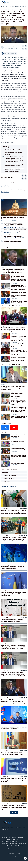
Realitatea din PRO (22, 843)
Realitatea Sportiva (12, 837)
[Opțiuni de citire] (25, 858)
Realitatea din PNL (14, 839)
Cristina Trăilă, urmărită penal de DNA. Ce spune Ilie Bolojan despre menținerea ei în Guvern (18, 402)
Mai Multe (14, 812)
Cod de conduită (5, 829)
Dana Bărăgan (23, 617)
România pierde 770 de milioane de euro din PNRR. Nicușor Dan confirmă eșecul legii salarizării (13, 780)
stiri (3, 185)
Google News (5, 192)
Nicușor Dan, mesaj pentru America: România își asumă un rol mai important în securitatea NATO (14, 169)
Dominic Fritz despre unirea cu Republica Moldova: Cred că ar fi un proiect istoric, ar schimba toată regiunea (14, 152)
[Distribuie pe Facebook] (25, 46)
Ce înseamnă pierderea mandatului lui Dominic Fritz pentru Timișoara (18, 395)
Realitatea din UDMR (5, 845)
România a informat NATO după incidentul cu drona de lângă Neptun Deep (15, 230)
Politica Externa (4, 220)
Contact (3, 827)
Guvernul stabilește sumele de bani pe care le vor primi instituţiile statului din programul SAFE (13, 594)
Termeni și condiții (9, 827)
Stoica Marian (23, 562)
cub (11, 185)
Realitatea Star (20, 837)
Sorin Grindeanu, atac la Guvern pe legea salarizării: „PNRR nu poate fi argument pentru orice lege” (13, 388)
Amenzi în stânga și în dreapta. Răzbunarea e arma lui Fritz (19, 417)
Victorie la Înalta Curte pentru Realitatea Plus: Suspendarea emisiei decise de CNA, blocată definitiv (19, 294)
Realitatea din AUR (5, 843)
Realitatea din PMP (5, 841)
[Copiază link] (22, 46)
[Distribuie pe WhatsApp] (22, 49)
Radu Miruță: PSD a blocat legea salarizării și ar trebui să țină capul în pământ (14, 728)
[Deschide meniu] (25, 2)
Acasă (3, 6)
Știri (6, 6)
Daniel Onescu (13, 47)
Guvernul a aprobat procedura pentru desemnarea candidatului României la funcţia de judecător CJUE (12, 566)
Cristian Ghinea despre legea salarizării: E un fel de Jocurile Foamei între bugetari (15, 235)
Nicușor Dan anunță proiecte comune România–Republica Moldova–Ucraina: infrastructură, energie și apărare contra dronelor (15, 159)
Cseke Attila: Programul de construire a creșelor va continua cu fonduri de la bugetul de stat (14, 224)
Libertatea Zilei (14, 845)
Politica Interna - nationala (13, 6)
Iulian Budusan (23, 508)
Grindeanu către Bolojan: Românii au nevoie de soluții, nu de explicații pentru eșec (14, 753)
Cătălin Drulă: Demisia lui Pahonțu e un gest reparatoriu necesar (14, 164)
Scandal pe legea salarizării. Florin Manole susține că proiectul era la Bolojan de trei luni (18, 359)
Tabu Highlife (20, 845)
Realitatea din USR (22, 535)
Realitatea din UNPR (14, 841)
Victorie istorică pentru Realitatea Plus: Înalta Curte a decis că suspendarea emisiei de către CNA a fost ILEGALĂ (18, 287)
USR (7, 185)
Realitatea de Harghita (6, 848)
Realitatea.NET (4, 837)
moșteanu (17, 185)
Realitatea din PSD (13, 843)
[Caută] (21, 2)
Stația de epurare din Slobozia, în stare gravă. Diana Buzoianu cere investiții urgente (19, 301)
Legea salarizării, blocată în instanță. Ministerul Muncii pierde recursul (12, 620)
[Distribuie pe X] (25, 49)
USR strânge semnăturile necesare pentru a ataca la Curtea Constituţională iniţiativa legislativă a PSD (13, 807)
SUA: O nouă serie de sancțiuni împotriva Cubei (18, 435)
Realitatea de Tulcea (15, 848)
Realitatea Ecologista (6, 839)
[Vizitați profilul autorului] (2, 47)
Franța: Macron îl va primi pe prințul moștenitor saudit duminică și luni (13, 240)
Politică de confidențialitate (20, 827)
